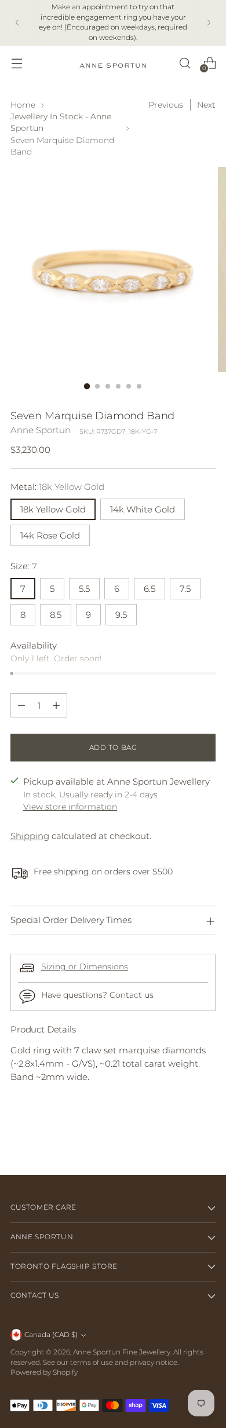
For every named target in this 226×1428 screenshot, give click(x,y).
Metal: (57, 486)
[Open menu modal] (16, 63)
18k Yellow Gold (53, 509)
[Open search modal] (184, 63)
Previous (165, 104)
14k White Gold (142, 509)
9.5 (121, 614)
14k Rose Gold (50, 535)
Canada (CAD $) (51, 1335)
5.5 (84, 588)
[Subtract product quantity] (21, 705)
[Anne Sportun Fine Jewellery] (113, 62)
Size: (23, 566)
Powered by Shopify (44, 1372)
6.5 (149, 588)
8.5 (55, 614)
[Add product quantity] (56, 705)
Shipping (29, 835)
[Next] (208, 23)
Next (206, 104)
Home (22, 104)
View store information (70, 806)
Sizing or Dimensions (84, 966)
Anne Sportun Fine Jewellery (121, 1352)
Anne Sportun (40, 429)
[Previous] (17, 23)
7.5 (185, 588)
